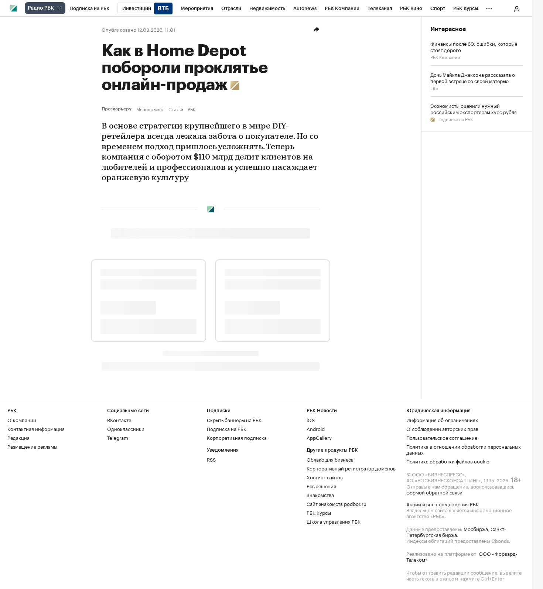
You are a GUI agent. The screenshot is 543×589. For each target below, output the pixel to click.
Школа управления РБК (334, 521)
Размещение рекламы (32, 446)
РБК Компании (445, 56)
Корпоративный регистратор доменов (351, 468)
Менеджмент (150, 109)
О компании (21, 419)
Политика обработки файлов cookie (447, 461)
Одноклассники (125, 428)
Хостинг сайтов (325, 476)
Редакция (18, 437)
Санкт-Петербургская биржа (456, 531)
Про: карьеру (117, 109)
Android (316, 428)
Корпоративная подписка (237, 437)
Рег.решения (321, 485)
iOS (311, 419)
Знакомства (320, 494)
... (489, 7)
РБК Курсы (319, 512)
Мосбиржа (476, 528)
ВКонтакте (119, 419)
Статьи (175, 109)
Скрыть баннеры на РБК (234, 419)
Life (434, 87)
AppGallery (319, 437)
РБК (191, 109)
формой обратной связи (434, 492)
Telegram (117, 437)
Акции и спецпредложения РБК (442, 503)
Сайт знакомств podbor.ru (336, 503)
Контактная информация (36, 428)
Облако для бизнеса (330, 459)
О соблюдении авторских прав (442, 428)
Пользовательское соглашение (441, 437)
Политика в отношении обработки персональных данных (463, 449)
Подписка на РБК (454, 118)
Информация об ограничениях (442, 419)
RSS (211, 459)
